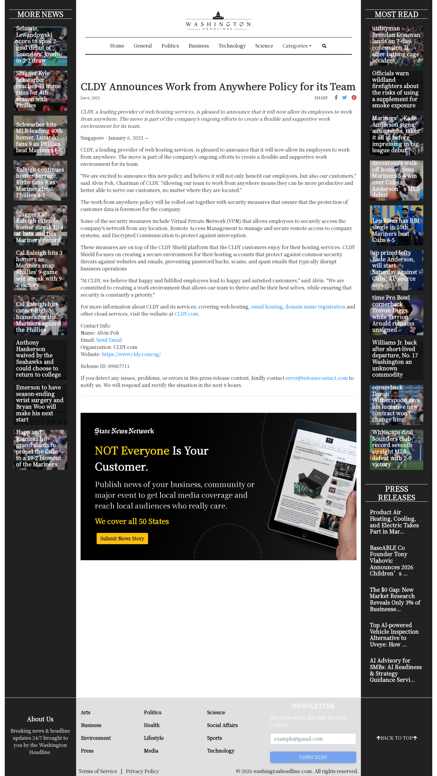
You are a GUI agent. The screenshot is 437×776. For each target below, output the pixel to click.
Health (152, 725)
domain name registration (315, 306)
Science (264, 45)
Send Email (109, 339)
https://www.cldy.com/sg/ (131, 354)
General (143, 45)
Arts (85, 712)
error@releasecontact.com (317, 377)
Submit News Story (122, 538)
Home (117, 45)
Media (151, 750)
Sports (214, 737)
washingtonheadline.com (282, 771)
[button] (336, 97)
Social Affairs (222, 725)
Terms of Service (97, 771)
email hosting (267, 306)
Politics (170, 45)
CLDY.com (186, 313)
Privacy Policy (142, 771)
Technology (232, 45)
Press (87, 750)
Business (198, 45)
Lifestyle (154, 737)
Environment (96, 737)
